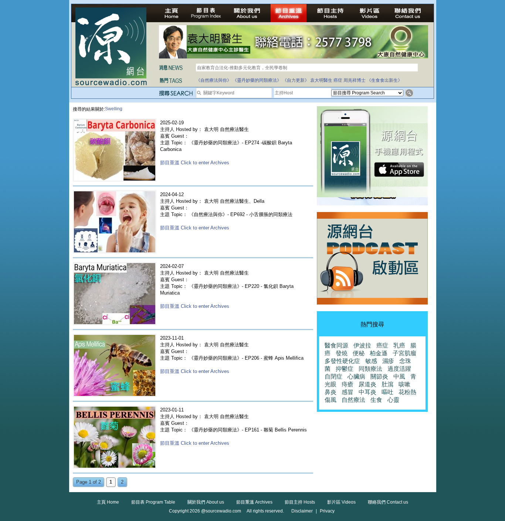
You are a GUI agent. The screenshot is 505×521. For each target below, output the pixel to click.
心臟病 (356, 376)
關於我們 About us (205, 502)
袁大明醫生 (321, 80)
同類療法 (370, 369)
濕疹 (388, 361)
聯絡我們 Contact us (388, 502)
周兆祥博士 (354, 80)
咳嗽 (404, 384)
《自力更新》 (295, 80)
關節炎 (379, 376)
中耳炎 (367, 392)
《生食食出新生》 (384, 80)
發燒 (342, 353)
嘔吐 (387, 392)
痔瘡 (347, 384)
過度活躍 (399, 369)
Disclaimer (302, 511)
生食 (376, 400)
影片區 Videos (341, 502)
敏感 (371, 361)
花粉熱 (407, 392)
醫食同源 (336, 345)
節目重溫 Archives (254, 502)
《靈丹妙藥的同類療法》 (257, 80)
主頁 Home (108, 502)
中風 (399, 376)
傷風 (330, 400)
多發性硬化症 (342, 361)
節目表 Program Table (153, 502)
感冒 (347, 392)
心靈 (393, 400)
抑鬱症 (344, 369)
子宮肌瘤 (404, 353)
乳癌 (399, 345)
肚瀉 (387, 384)
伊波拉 (362, 345)
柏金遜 (378, 353)
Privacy (327, 511)
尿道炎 (367, 384)
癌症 (337, 80)
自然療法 (353, 400)
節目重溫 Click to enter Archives (194, 162)
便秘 (359, 353)
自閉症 (333, 376)
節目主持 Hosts (300, 502)
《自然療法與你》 (213, 80)
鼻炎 (330, 392)
